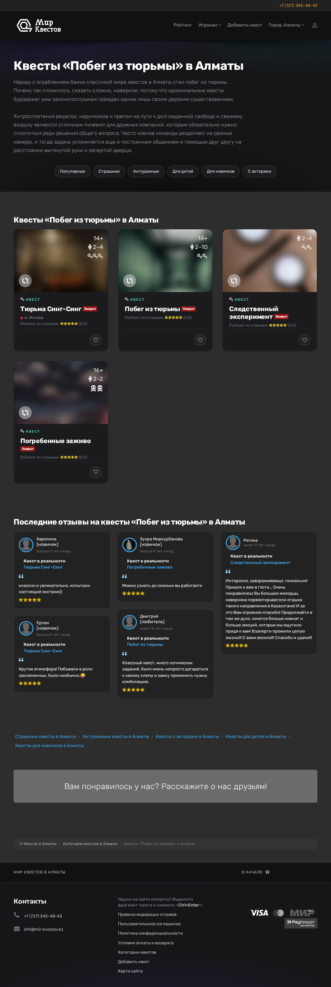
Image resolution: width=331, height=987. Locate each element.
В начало (251, 872)
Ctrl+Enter (188, 905)
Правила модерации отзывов (147, 914)
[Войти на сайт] (314, 25)
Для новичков (220, 171)
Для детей (183, 171)
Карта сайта (130, 971)
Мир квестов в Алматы (40, 872)
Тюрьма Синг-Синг (50, 309)
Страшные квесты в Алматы (45, 736)
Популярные (72, 171)
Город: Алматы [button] (285, 25)
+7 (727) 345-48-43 (298, 5)
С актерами (259, 171)
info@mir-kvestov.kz (43, 929)
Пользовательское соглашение (149, 923)
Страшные (109, 171)
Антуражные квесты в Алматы (116, 736)
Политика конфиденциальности (150, 933)
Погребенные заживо (55, 441)
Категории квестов (137, 952)
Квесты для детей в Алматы (256, 736)
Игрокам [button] (208, 25)
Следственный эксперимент (253, 312)
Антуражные (146, 171)
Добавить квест (245, 25)
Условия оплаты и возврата (146, 942)
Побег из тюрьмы (152, 309)
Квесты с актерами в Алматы (187, 736)
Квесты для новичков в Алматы (49, 745)
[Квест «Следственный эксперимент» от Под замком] (270, 260)
